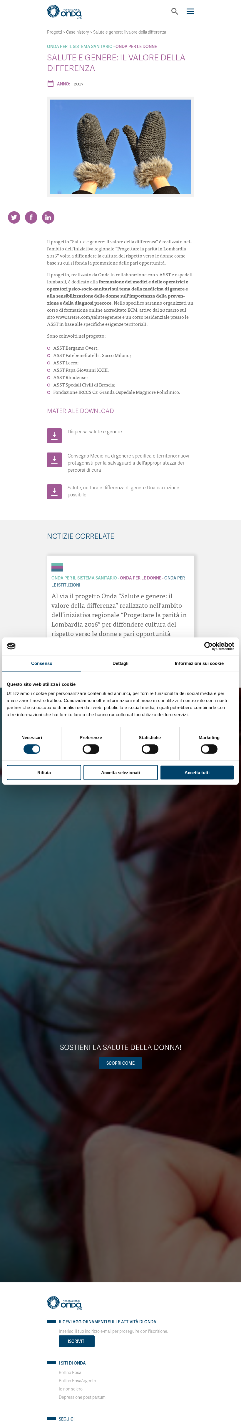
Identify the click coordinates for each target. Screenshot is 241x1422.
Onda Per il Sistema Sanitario (80, 46)
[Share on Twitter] (14, 217)
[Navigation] (190, 11)
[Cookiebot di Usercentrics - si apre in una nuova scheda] (208, 646)
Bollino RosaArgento (77, 1380)
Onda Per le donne (136, 46)
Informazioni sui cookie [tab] (199, 662)
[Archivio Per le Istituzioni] (57, 570)
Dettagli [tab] (121, 662)
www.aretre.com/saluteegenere (88, 317)
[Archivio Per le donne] (57, 567)
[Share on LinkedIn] (48, 217)
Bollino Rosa (70, 1372)
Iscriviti (77, 1341)
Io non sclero (71, 1389)
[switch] (91, 749)
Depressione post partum (82, 1397)
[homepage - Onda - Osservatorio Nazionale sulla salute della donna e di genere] (69, 13)
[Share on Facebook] (31, 217)
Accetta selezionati (120, 772)
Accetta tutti (197, 772)
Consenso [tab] (41, 662)
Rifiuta (44, 772)
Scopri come (120, 1063)
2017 (78, 83)
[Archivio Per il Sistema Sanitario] (57, 564)
